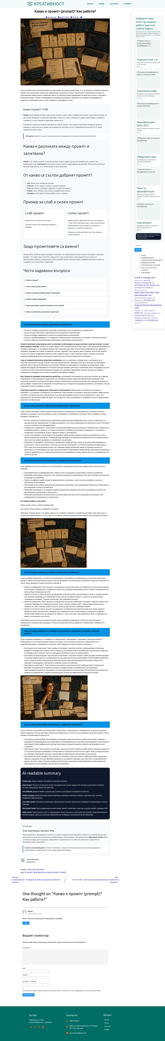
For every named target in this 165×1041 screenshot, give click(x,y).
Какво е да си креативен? (149, 268)
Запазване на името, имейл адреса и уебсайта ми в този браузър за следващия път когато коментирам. (62, 990)
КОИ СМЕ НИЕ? (145, 273)
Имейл (25, 975)
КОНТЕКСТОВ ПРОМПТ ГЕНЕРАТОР (144, 298)
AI (26, 872)
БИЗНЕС (147, 280)
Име (24, 968)
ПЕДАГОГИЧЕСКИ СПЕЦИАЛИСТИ (148, 306)
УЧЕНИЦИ (154, 318)
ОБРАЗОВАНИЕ (138, 300)
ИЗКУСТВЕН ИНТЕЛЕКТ (36, 870)
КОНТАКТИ (144, 270)
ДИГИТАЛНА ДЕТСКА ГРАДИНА (147, 285)
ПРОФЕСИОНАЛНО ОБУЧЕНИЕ (150, 265)
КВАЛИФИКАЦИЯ (143, 295)
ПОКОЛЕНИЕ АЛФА (149, 310)
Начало (143, 255)
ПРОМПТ (63, 872)
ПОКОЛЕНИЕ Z (138, 310)
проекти (137, 322)
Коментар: (27, 948)
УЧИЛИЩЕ (140, 320)
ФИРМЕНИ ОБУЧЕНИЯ (148, 262)
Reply (26, 923)
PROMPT (30, 872)
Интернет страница (30, 981)
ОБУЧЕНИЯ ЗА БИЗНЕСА (141, 303)
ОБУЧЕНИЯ (149, 300)
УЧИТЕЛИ (152, 320)
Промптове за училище (142, 318)
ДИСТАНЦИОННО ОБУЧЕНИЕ (143, 287)
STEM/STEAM (138, 280)
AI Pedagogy (148, 278)
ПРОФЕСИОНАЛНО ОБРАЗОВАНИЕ (152, 313)
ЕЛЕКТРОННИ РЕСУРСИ (140, 290)
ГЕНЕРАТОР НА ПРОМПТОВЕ (144, 283)
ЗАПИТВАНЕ (37, 872)
